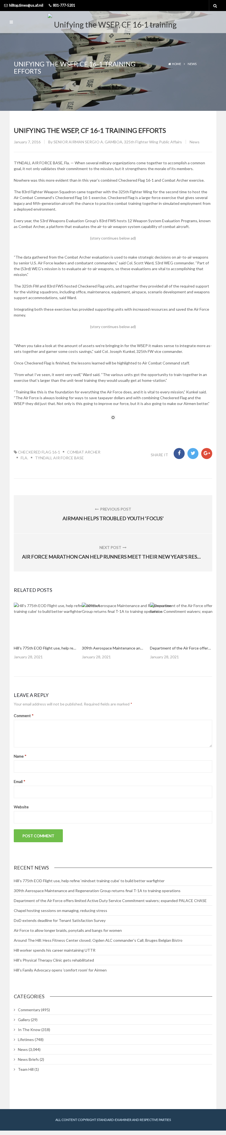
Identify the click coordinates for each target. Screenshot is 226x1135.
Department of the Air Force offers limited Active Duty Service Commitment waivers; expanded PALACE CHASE (110, 900)
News (192, 64)
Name (20, 756)
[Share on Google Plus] (206, 453)
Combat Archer (83, 452)
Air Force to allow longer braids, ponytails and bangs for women (68, 930)
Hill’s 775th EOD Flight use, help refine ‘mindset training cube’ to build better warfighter (89, 880)
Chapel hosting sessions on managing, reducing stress (60, 910)
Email (19, 781)
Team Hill (26, 1069)
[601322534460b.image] (63, 621)
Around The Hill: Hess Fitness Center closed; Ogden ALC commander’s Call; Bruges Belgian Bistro (98, 940)
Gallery (24, 1019)
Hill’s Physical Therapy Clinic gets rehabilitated (54, 960)
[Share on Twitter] (192, 453)
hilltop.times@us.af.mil (26, 5)
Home (176, 64)
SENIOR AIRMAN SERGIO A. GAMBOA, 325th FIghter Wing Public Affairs (117, 141)
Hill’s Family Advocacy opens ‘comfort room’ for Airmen (60, 970)
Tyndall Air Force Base (59, 457)
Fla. (24, 457)
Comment (24, 715)
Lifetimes (26, 1039)
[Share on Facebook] (179, 453)
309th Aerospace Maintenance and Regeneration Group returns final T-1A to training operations (97, 890)
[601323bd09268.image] (131, 621)
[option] (45, 631)
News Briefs (28, 1059)
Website (21, 806)
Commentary (29, 1009)
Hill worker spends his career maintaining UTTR (54, 950)
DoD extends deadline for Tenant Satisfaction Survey (60, 920)
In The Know (29, 1029)
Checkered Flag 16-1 (39, 452)
